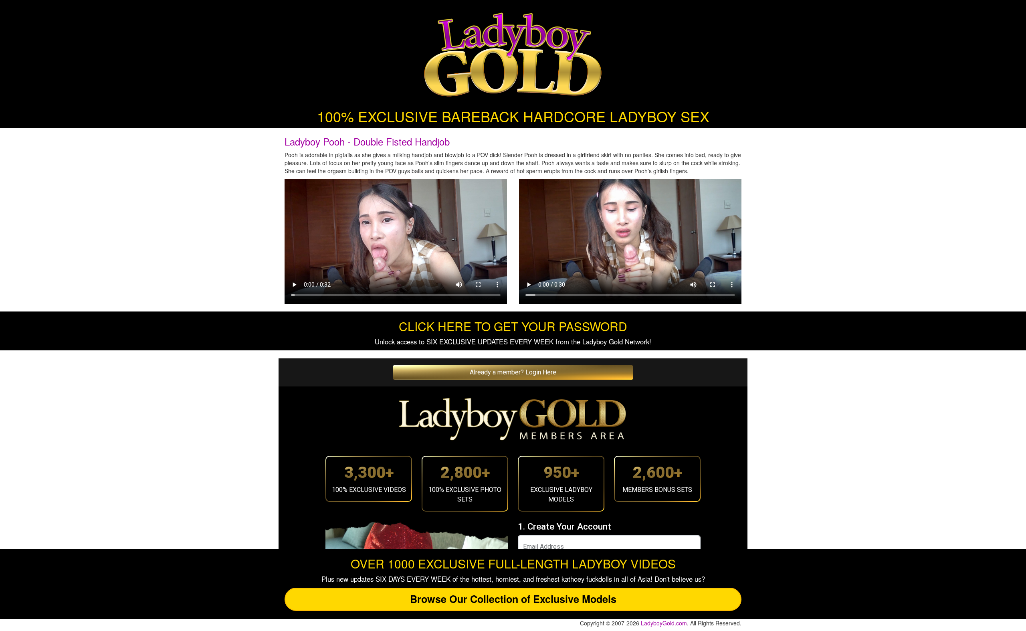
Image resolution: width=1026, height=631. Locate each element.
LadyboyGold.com (664, 623)
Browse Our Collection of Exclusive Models (513, 599)
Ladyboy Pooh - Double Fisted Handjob (367, 141)
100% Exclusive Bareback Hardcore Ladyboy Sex (513, 116)
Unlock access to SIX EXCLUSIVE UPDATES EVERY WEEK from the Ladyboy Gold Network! (513, 341)
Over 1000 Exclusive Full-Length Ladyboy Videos (513, 563)
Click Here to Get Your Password (513, 326)
